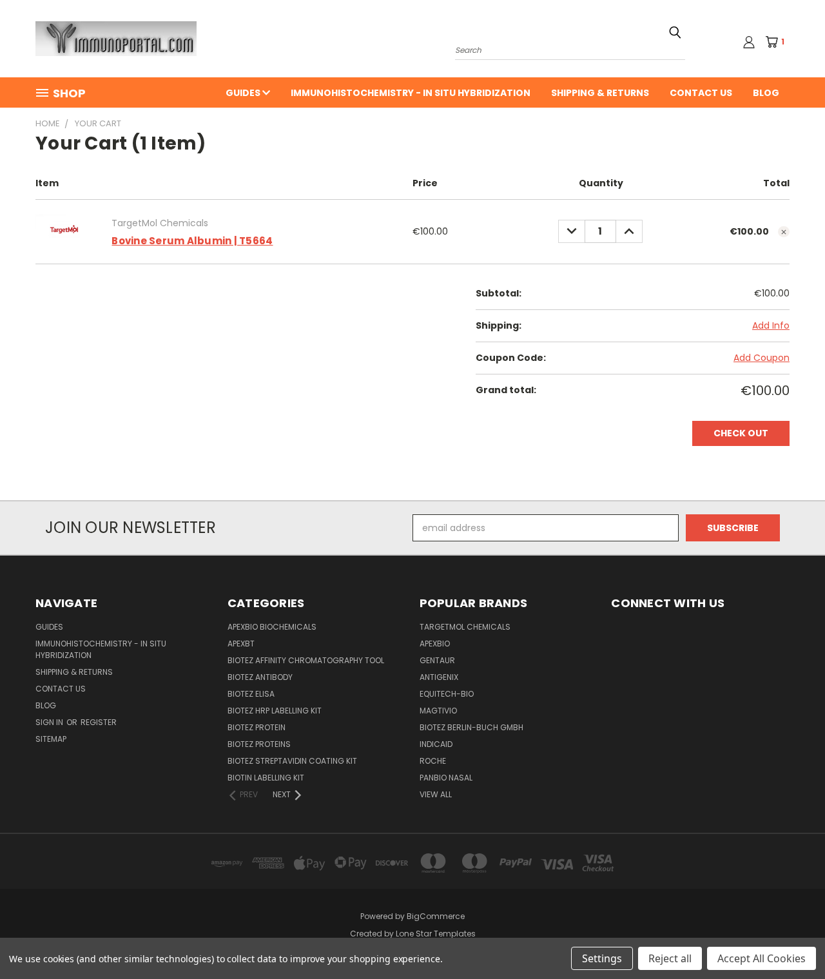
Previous (791, 939)
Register (99, 722)
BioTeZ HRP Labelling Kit (275, 710)
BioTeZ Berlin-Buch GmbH (471, 727)
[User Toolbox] (748, 41)
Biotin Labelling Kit (266, 777)
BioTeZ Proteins (259, 744)
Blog (766, 92)
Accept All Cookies (761, 958)
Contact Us (701, 92)
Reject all (670, 958)
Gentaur (437, 660)
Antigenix (439, 677)
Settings (602, 958)
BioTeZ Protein (257, 727)
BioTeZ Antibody (260, 677)
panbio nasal (446, 777)
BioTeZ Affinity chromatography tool (306, 660)
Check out (740, 433)
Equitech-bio (447, 693)
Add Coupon (761, 357)
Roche (433, 760)
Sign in (50, 722)
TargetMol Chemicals (465, 626)
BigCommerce (436, 916)
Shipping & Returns (600, 92)
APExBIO (435, 643)
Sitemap (50, 738)
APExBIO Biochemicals (272, 626)
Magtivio (438, 710)
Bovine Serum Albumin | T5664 (192, 240)
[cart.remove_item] (784, 232)
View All (436, 794)
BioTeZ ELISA (251, 693)
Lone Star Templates (436, 933)
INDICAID (436, 744)
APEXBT (241, 643)
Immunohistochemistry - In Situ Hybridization (410, 92)
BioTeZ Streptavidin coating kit (292, 760)
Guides (244, 92)
